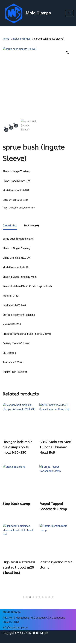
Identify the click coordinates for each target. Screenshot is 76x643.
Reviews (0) (31, 225)
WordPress (31, 639)
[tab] (10, 226)
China (11, 208)
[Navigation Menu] (69, 13)
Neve (5, 639)
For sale (19, 208)
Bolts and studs (21, 38)
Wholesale (29, 208)
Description (10, 225)
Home (6, 38)
